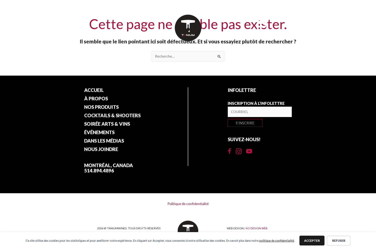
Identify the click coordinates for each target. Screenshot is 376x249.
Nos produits (101, 107)
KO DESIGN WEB (257, 228)
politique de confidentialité (276, 240)
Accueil (94, 90)
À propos (96, 98)
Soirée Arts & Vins (107, 124)
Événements (99, 132)
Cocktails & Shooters (112, 115)
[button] (245, 123)
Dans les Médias (104, 141)
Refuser (338, 240)
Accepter (312, 240)
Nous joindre (101, 149)
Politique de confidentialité (188, 203)
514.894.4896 (99, 170)
